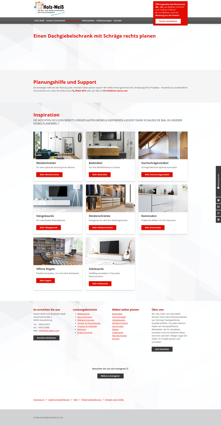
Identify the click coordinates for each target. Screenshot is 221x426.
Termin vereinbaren (168, 21)
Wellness (81, 329)
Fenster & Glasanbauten (89, 323)
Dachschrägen (119, 317)
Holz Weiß (39, 20)
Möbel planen (73, 20)
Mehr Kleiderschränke (102, 227)
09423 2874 (80, 90)
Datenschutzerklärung (59, 399)
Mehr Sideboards (100, 283)
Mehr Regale (45, 280)
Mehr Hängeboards (48, 227)
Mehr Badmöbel (99, 174)
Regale (115, 329)
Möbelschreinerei (85, 320)
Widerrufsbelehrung (91, 399)
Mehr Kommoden (153, 227)
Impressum (38, 399)
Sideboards (117, 332)
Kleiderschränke (120, 323)
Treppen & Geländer (87, 326)
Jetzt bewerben (162, 349)
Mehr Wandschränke (49, 174)
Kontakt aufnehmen (46, 338)
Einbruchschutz (84, 332)
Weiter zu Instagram (110, 376)
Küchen (115, 338)
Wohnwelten (88, 20)
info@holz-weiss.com (117, 90)
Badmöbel (117, 313)
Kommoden (118, 326)
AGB (75, 399)
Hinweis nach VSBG (114, 399)
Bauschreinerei (84, 317)
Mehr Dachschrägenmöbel (157, 174)
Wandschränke (119, 335)
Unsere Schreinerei (55, 20)
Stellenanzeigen (104, 20)
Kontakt (118, 20)
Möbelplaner (83, 313)
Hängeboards (118, 320)
